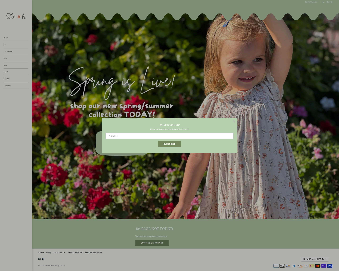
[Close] (234, 121)
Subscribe (169, 144)
